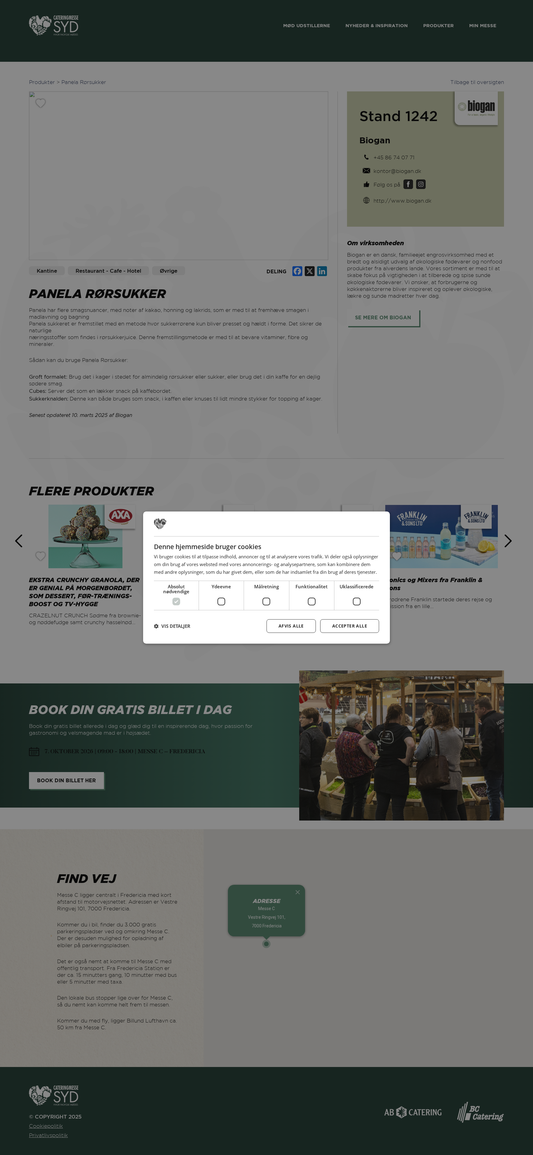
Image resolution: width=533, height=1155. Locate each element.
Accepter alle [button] (349, 626)
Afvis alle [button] (291, 626)
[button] (172, 626)
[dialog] (266, 577)
